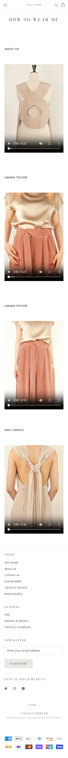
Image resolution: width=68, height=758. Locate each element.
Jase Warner (55, 717)
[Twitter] (6, 688)
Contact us (12, 575)
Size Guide (11, 562)
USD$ (32, 705)
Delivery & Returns (17, 621)
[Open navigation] (5, 4)
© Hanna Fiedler (34, 713)
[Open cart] (63, 5)
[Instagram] (14, 688)
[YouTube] (23, 688)
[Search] (56, 4)
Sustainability (13, 581)
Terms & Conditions (18, 627)
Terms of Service (16, 587)
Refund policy (13, 594)
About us (10, 569)
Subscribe (18, 663)
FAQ (7, 615)
